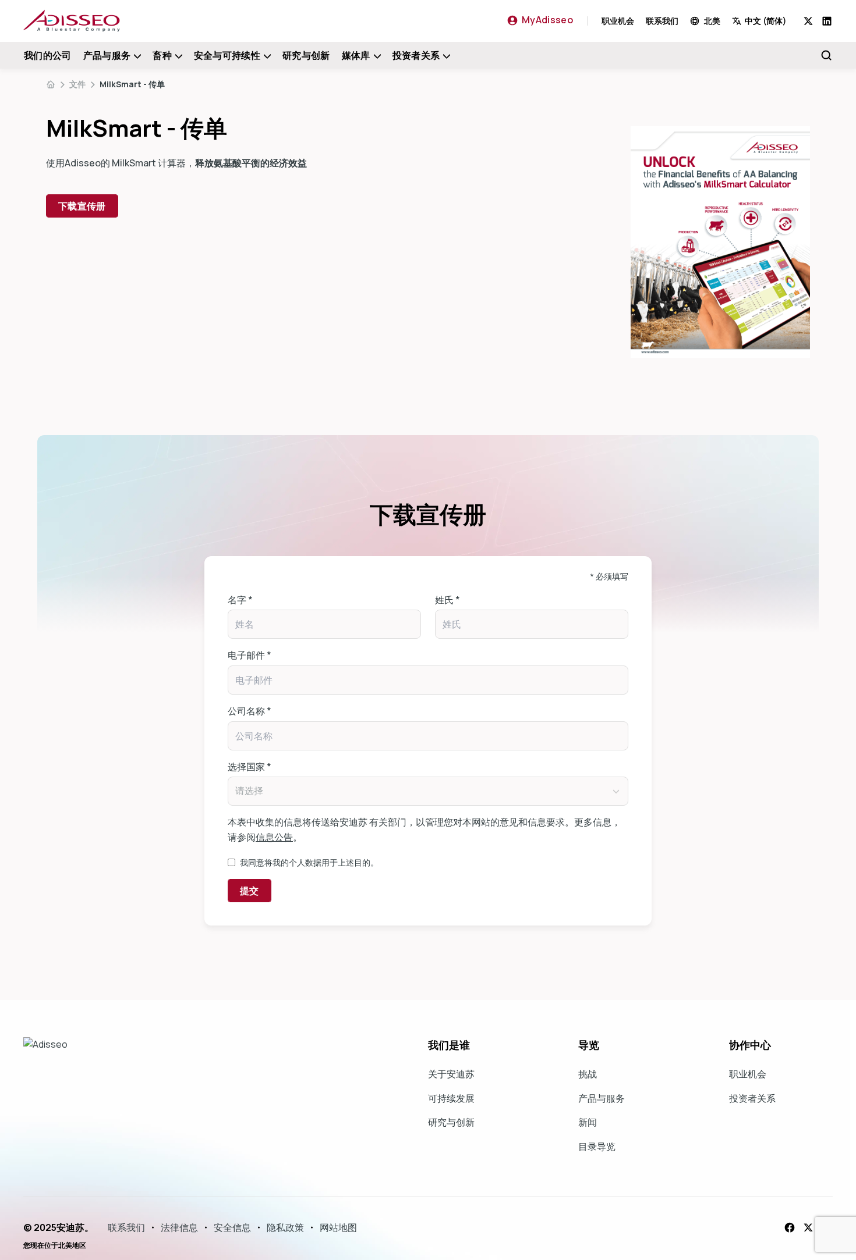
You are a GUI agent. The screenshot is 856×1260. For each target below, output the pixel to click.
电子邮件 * (249, 655)
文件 (77, 84)
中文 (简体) (766, 20)
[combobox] (768, 20)
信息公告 (274, 837)
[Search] (826, 55)
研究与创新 (306, 55)
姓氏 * (447, 599)
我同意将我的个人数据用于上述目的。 (309, 862)
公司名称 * (249, 710)
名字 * (240, 599)
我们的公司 (48, 55)
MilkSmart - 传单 (132, 84)
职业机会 (618, 20)
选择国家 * (249, 766)
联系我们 (662, 20)
